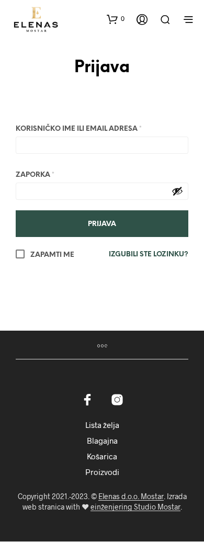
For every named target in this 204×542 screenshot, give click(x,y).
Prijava (102, 68)
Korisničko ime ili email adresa (79, 129)
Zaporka (35, 175)
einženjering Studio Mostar (135, 507)
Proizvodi (102, 472)
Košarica (102, 456)
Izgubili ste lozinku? (148, 254)
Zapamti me (51, 255)
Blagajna (102, 440)
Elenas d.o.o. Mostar (131, 496)
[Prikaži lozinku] (177, 191)
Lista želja (102, 425)
